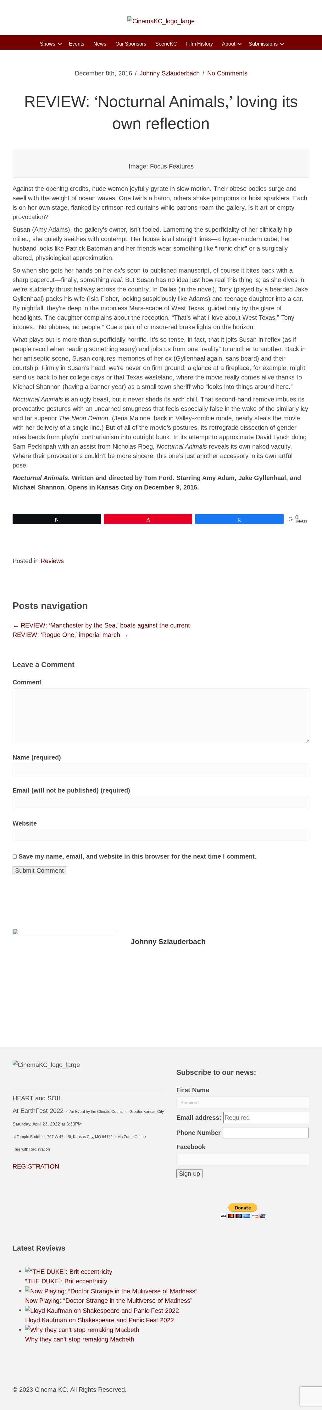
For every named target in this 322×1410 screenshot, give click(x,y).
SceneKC (166, 44)
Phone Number (198, 1132)
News (99, 44)
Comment (27, 682)
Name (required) (37, 757)
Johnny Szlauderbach (170, 73)
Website (25, 823)
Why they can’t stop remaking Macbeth (79, 1339)
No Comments (227, 73)
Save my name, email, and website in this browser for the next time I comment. (138, 856)
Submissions (263, 44)
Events (76, 44)
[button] (59, 44)
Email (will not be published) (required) (71, 790)
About (228, 44)
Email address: (198, 1117)
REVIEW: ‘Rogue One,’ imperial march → (70, 634)
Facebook (190, 1146)
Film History (199, 44)
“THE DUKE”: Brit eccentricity (66, 1281)
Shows (47, 44)
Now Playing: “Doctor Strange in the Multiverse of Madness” (108, 1300)
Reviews (52, 560)
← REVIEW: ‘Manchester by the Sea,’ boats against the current (101, 625)
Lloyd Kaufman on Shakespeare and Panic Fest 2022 (99, 1320)
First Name (192, 1090)
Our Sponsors (130, 44)
